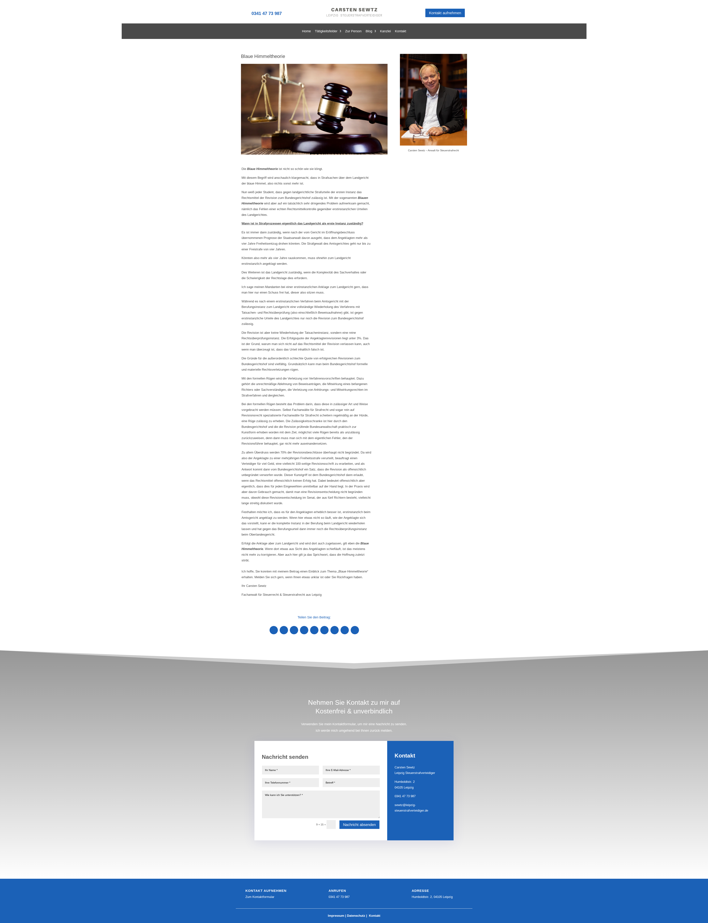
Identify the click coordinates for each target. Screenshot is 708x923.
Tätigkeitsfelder (326, 31)
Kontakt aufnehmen (445, 13)
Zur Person (353, 31)
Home (306, 31)
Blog (369, 31)
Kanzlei (385, 31)
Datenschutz (356, 915)
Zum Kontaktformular (259, 897)
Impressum (336, 915)
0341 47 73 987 (266, 13)
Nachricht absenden (359, 825)
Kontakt (400, 31)
